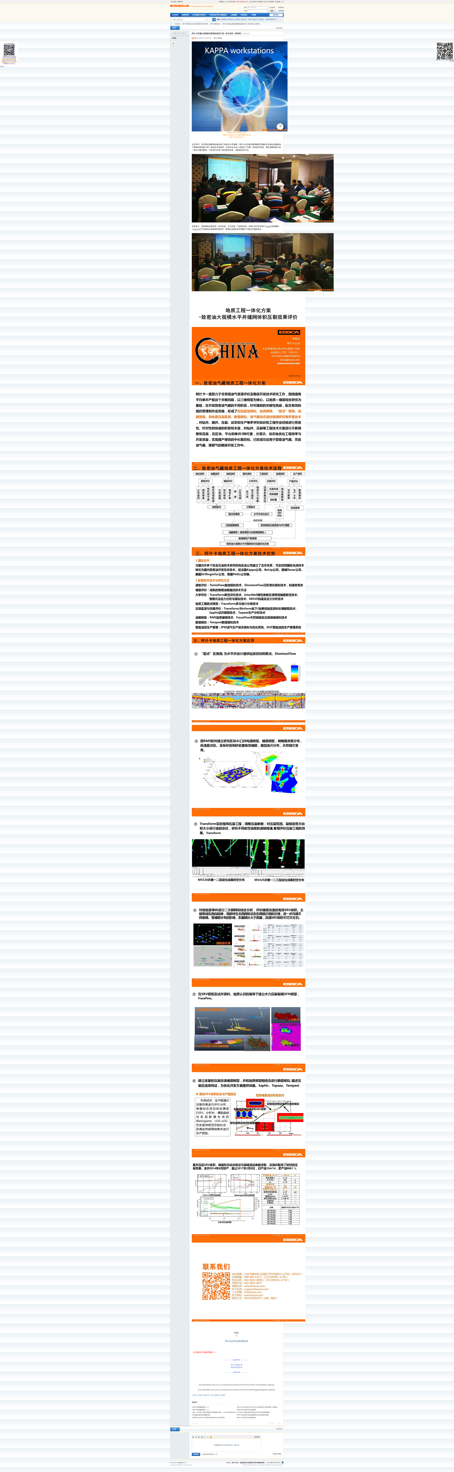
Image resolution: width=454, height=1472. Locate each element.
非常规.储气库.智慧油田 (218, 15)
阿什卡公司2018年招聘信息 (236, 1341)
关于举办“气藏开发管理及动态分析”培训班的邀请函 (253, 1412)
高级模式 (257, 1437)
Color (196, 1437)
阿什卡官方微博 (269, 1)
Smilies (211, 1437)
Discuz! (180, 1462)
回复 (196, 1423)
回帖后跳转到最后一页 (210, 1454)
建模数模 (224, 19)
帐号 (245, 7)
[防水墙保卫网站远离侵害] (282, 1462)
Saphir (268, 226)
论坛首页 (175, 15)
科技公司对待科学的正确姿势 (246, 1410)
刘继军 (174, 38)
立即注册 (281, 11)
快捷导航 (275, 15)
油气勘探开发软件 (199, 15)
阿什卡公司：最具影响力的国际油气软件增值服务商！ (249, 1462)
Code (208, 1437)
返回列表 (279, 28)
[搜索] (213, 19)
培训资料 (222, 1395)
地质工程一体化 (209, 1395)
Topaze (196, 229)
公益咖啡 (234, 15)
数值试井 (244, 19)
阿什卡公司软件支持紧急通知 (246, 1417)
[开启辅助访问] (217, 2)
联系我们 (244, 15)
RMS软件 (261, 19)
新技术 (201, 1395)
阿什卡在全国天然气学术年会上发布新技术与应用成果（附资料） (258, 1407)
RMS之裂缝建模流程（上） (201, 1407)
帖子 (206, 19)
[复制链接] (246, 33)
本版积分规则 (277, 1454)
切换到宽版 (282, 2)
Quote (205, 1437)
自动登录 (272, 7)
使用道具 (272, 1423)
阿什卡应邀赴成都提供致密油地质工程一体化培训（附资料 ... (242, 24)
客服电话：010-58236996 (227, 1)
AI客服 (253, 15)
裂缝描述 (230, 19)
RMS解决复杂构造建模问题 (201, 1415)
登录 (231, 1445)
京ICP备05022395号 (273, 1462)
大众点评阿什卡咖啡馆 (256, 1)
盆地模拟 (237, 19)
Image (199, 1437)
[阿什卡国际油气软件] (195, 6)
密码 (245, 11)
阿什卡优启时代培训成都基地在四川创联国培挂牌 (253, 1415)
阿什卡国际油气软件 (171, 24)
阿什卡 (196, 1395)
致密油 (217, 1395)
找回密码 (281, 7)
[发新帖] (175, 28)
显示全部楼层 (218, 38)
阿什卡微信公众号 (242, 1)
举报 (279, 1423)
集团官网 (185, 15)
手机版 (228, 1462)
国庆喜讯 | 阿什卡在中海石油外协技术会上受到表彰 (209, 1417)
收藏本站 (180, 1)
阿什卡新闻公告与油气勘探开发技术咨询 (195, 24)
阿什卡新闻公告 (215, 24)
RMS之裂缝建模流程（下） (201, 1410)
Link (202, 1437)
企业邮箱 (278, 1)
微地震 (255, 19)
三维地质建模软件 (270, 19)
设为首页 (173, 1)
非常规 (250, 19)
